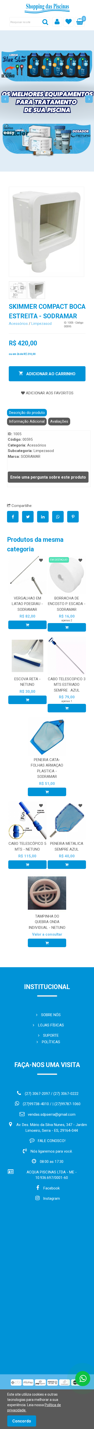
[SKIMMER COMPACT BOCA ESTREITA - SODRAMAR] (46, 232)
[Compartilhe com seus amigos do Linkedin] (44, 517)
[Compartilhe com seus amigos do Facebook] (14, 517)
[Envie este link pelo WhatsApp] (59, 517)
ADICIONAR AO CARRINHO (50, 373)
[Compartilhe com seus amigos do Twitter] (29, 517)
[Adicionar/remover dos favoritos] (41, 560)
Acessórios (18, 323)
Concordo (21, 1421)
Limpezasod (41, 323)
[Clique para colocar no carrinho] (27, 625)
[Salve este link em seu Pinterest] (74, 517)
